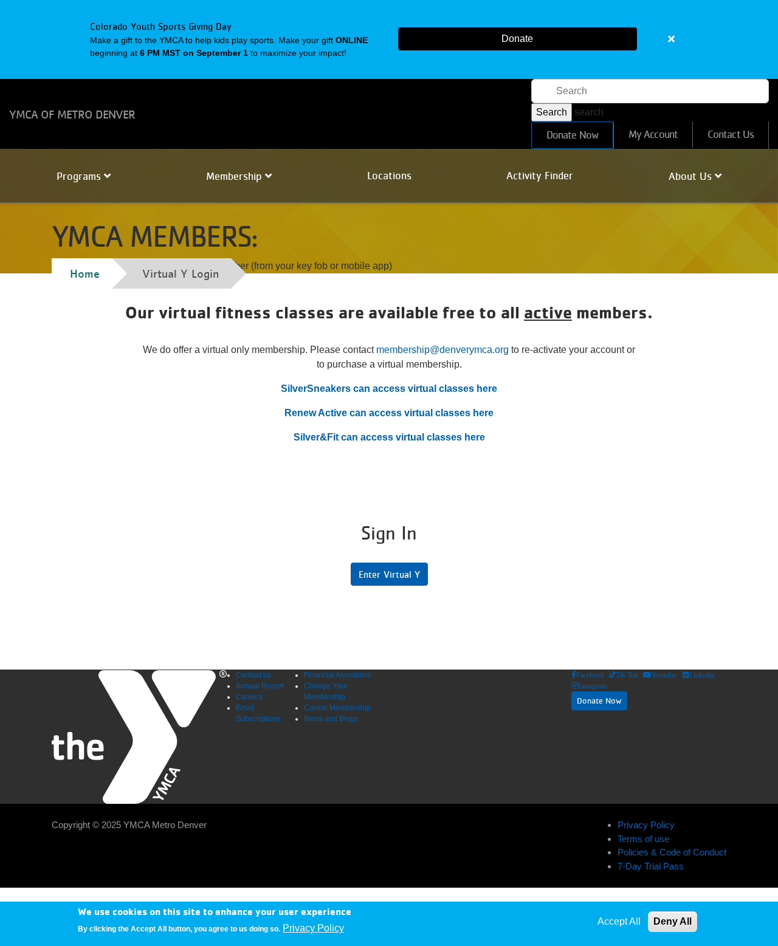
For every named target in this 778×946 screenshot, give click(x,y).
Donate (517, 38)
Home (85, 273)
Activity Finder (539, 176)
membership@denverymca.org (442, 349)
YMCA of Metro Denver (72, 114)
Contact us (253, 675)
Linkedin (702, 675)
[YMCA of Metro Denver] (139, 737)
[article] (389, 39)
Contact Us (730, 134)
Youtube (664, 675)
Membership (235, 176)
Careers (249, 697)
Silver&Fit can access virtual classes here (389, 437)
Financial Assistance (337, 675)
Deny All (672, 921)
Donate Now (572, 135)
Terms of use (643, 839)
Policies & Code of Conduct (672, 852)
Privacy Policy (646, 825)
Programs (80, 176)
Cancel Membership (337, 708)
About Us (692, 176)
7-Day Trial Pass (651, 866)
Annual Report (260, 686)
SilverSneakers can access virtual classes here (389, 388)
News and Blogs (331, 719)
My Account (653, 134)
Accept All (619, 921)
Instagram (592, 686)
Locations (389, 176)
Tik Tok (627, 675)
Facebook (590, 675)
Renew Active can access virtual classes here (389, 413)
